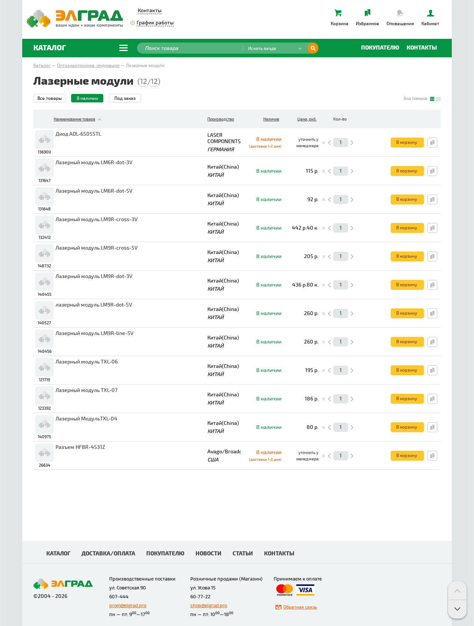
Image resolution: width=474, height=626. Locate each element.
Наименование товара (74, 119)
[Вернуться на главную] (75, 18)
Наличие (271, 119)
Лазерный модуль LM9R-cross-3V (97, 219)
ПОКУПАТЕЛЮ (165, 553)
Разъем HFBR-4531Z (80, 447)
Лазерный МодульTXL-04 (86, 419)
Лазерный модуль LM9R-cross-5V (97, 248)
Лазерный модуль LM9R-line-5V (95, 333)
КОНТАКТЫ (279, 553)
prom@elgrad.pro (127, 606)
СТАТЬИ (243, 553)
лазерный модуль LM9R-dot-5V (94, 305)
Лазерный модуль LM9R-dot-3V (94, 276)
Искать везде (262, 48)
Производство (220, 119)
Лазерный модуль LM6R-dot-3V (94, 162)
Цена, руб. (307, 119)
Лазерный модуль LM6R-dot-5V (94, 191)
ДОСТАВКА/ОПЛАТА (108, 553)
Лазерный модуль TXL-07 (86, 390)
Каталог (42, 65)
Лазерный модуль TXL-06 (87, 362)
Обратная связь (300, 607)
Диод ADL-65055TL (78, 134)
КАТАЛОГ (58, 553)
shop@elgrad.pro (208, 606)
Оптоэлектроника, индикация (88, 65)
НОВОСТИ (208, 553)
